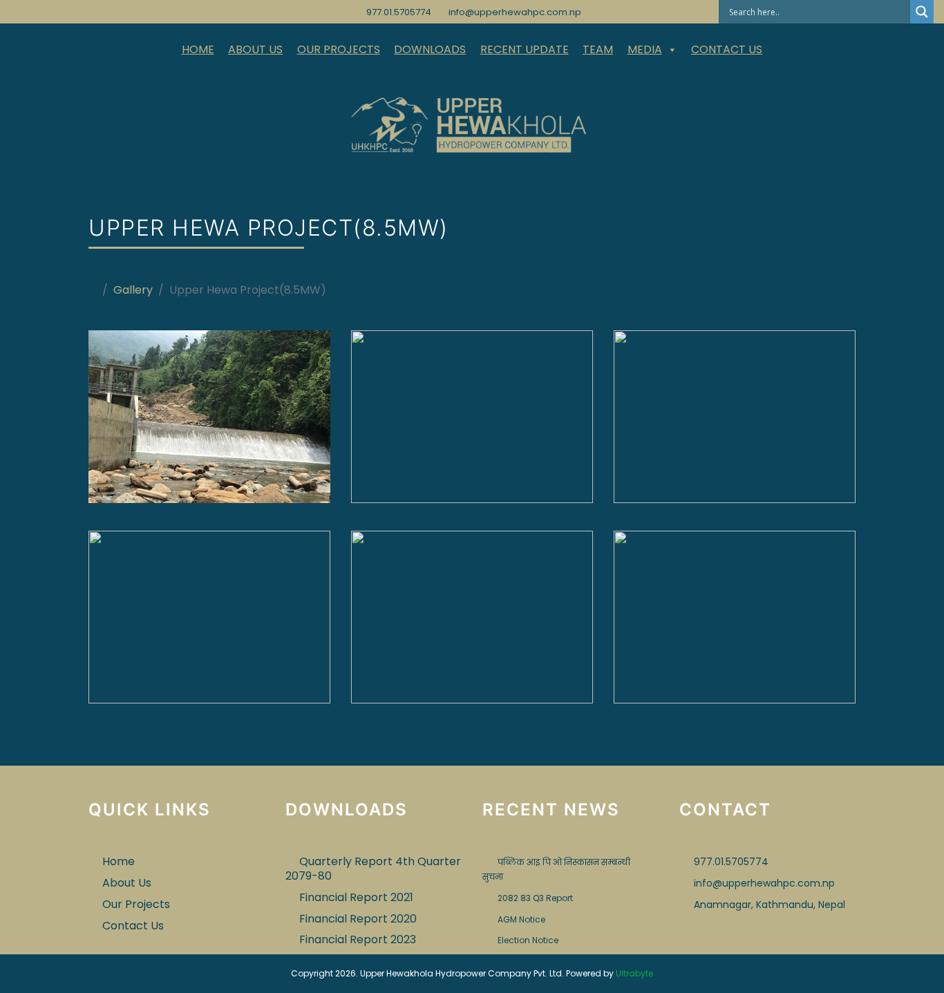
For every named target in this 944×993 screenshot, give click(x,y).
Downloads (430, 49)
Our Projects (338, 49)
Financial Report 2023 (357, 939)
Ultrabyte (634, 973)
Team (598, 49)
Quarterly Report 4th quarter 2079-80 (373, 868)
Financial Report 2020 (358, 919)
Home (198, 49)
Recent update (524, 49)
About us (255, 49)
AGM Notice (521, 919)
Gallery (133, 290)
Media (644, 49)
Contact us (726, 49)
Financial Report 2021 (356, 897)
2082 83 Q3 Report (535, 898)
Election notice (528, 940)
